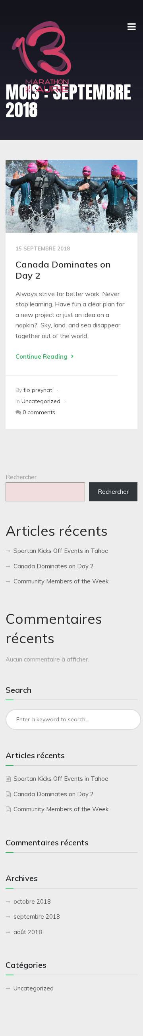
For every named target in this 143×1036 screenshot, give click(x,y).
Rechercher (21, 477)
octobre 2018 (32, 901)
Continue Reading (42, 356)
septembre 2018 (37, 916)
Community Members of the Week (61, 581)
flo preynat (37, 390)
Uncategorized (40, 401)
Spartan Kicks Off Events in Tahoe (61, 550)
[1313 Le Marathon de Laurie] (41, 57)
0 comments (39, 412)
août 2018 (28, 932)
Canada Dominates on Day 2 (54, 566)
